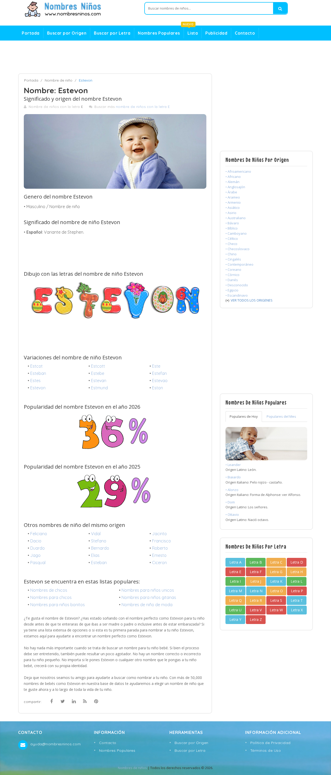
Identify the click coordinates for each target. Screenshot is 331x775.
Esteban (38, 373)
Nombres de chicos (48, 590)
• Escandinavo (236, 295)
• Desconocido (236, 285)
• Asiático (232, 207)
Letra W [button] (276, 609)
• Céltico (231, 238)
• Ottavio (232, 514)
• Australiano (235, 218)
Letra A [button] (235, 562)
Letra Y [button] (235, 619)
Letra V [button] (256, 609)
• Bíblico (231, 228)
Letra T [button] (297, 600)
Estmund (99, 387)
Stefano (98, 540)
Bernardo (100, 548)
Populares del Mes (281, 416)
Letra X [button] (297, 609)
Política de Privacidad (270, 742)
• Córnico (232, 274)
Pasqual (38, 562)
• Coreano (233, 269)
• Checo (231, 243)
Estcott (98, 366)
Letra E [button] (235, 571)
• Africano (233, 176)
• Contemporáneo (239, 264)
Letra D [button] (296, 562)
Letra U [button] (235, 609)
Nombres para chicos (51, 597)
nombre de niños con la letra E (143, 107)
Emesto (159, 555)
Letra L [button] (297, 581)
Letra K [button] (276, 581)
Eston (157, 387)
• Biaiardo (233, 477)
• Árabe (231, 192)
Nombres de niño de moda (147, 604)
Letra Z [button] (256, 619)
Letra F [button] (256, 571)
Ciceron (159, 562)
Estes (35, 380)
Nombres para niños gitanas (149, 597)
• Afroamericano (238, 171)
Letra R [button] (256, 600)
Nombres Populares (159, 33)
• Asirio (230, 212)
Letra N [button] (256, 590)
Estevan (98, 380)
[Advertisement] (165, 57)
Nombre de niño (58, 80)
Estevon (38, 387)
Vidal (96, 533)
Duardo (37, 548)
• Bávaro (232, 223)
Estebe (97, 373)
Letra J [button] (255, 581)
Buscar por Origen (67, 33)
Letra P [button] (297, 590)
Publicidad (216, 33)
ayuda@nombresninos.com (55, 744)
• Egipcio (231, 290)
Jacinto (159, 533)
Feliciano (38, 533)
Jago (35, 555)
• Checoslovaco (237, 249)
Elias (95, 555)
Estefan (159, 373)
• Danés (231, 280)
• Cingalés (233, 259)
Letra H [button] (296, 571)
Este (156, 366)
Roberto (160, 548)
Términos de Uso (265, 750)
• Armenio (233, 202)
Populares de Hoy (244, 416)
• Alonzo (231, 489)
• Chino (231, 254)
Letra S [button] (276, 600)
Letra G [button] (276, 571)
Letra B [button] (256, 562)
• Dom (230, 502)
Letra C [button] (276, 562)
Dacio (35, 540)
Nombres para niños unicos (148, 590)
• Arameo (232, 197)
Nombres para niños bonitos (57, 604)
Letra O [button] (276, 590)
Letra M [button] (235, 590)
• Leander (233, 464)
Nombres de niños (132, 767)
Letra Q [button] (235, 600)
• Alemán (232, 181)
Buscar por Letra (112, 33)
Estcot (36, 366)
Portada (31, 33)
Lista (191, 32)
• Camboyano (236, 233)
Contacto (245, 33)
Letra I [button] (235, 581)
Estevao (160, 380)
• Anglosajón (235, 187)
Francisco (161, 540)
